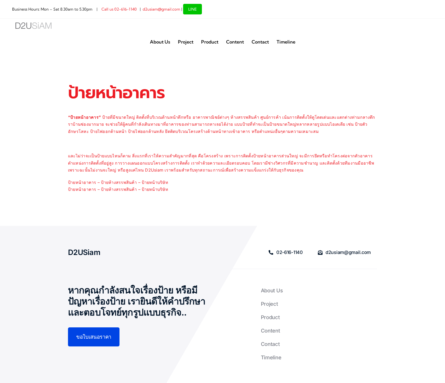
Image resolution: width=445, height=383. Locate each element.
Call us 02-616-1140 (118, 9)
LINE (192, 9)
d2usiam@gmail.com (161, 9)
